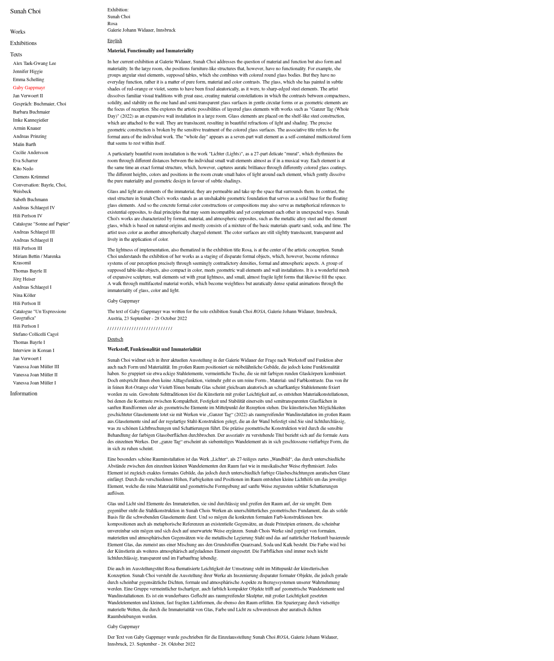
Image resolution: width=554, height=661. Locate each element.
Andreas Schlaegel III (34, 231)
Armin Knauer (27, 127)
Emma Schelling (28, 79)
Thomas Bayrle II (30, 270)
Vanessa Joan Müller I (34, 382)
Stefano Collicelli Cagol (35, 333)
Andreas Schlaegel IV (34, 207)
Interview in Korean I (33, 350)
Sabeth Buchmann (30, 199)
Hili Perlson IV (28, 215)
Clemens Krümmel (31, 176)
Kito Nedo (23, 168)
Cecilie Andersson (30, 152)
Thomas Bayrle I (29, 342)
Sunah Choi (25, 10)
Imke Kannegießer (30, 119)
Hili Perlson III (27, 248)
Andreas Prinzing (30, 136)
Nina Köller (24, 295)
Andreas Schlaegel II (33, 239)
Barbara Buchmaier (31, 111)
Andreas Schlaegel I (32, 286)
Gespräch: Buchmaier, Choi (39, 103)
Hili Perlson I (26, 325)
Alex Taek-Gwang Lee (34, 63)
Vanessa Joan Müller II (35, 374)
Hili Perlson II (27, 303)
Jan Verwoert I (27, 358)
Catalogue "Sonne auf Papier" (41, 223)
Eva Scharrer (25, 160)
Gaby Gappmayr (29, 87)
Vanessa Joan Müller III (36, 366)
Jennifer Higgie (28, 71)
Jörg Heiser (24, 278)
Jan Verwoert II (28, 95)
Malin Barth (24, 144)
